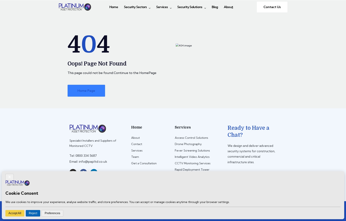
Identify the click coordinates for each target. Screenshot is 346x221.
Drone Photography (188, 144)
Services (162, 7)
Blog (215, 7)
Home (113, 7)
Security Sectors (135, 7)
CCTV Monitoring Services (192, 163)
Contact (136, 144)
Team (135, 157)
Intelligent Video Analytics (192, 157)
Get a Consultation (144, 163)
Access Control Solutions (191, 137)
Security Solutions (189, 7)
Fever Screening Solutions (192, 150)
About (228, 7)
